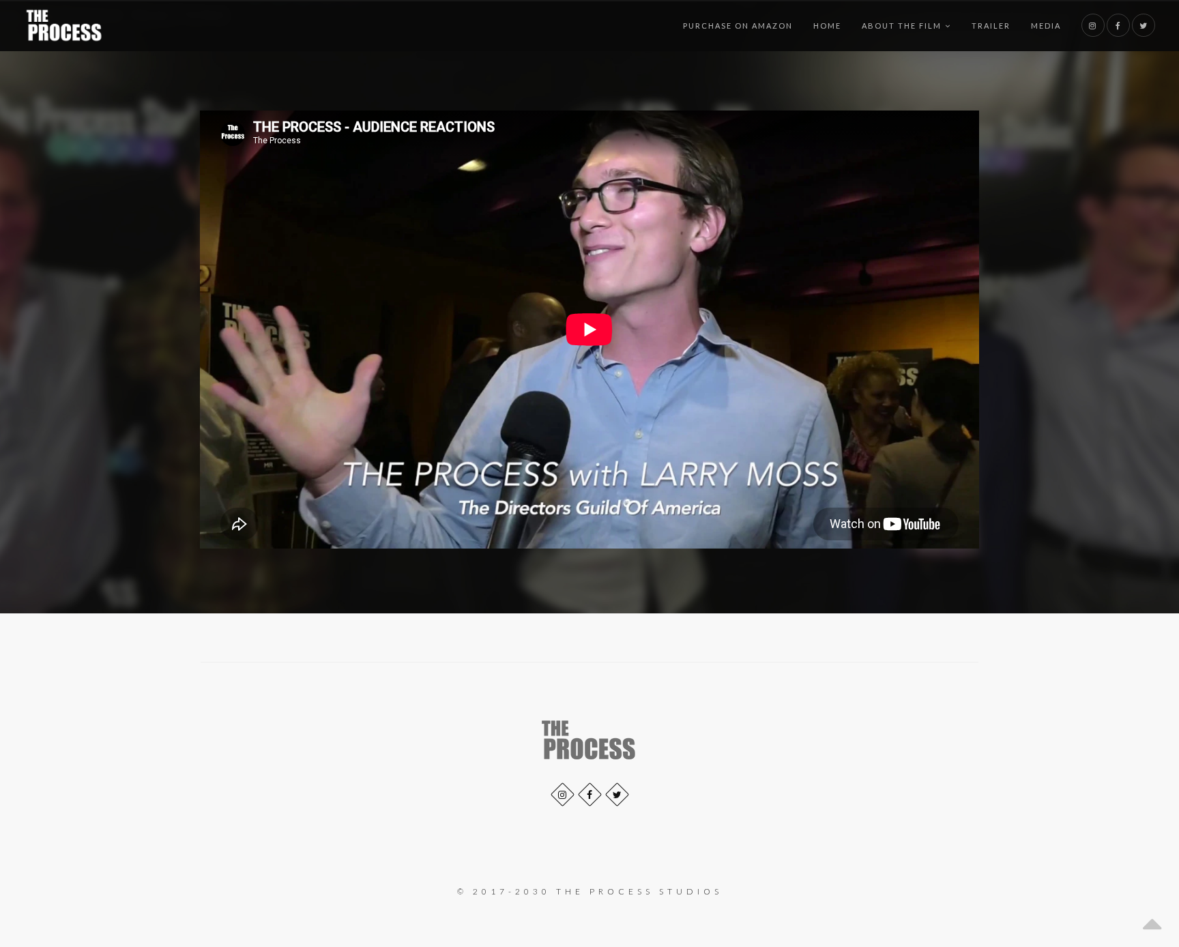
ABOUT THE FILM (902, 25)
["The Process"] (65, 25)
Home (827, 25)
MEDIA (1046, 25)
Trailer (991, 25)
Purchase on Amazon (738, 25)
